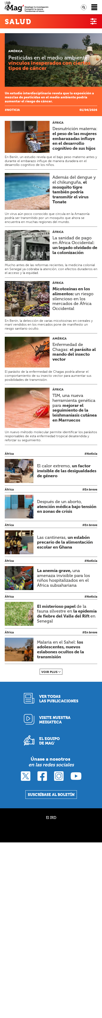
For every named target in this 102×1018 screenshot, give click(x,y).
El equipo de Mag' (49, 740)
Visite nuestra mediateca (54, 719)
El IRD (51, 817)
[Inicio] (26, 7)
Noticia (13, 110)
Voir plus (49, 672)
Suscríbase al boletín (51, 794)
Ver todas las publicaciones (58, 698)
